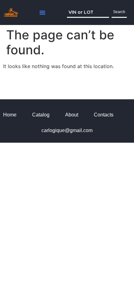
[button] (42, 12)
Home (10, 114)
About (71, 114)
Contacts (103, 114)
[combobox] (88, 12)
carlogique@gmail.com (67, 130)
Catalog (41, 114)
